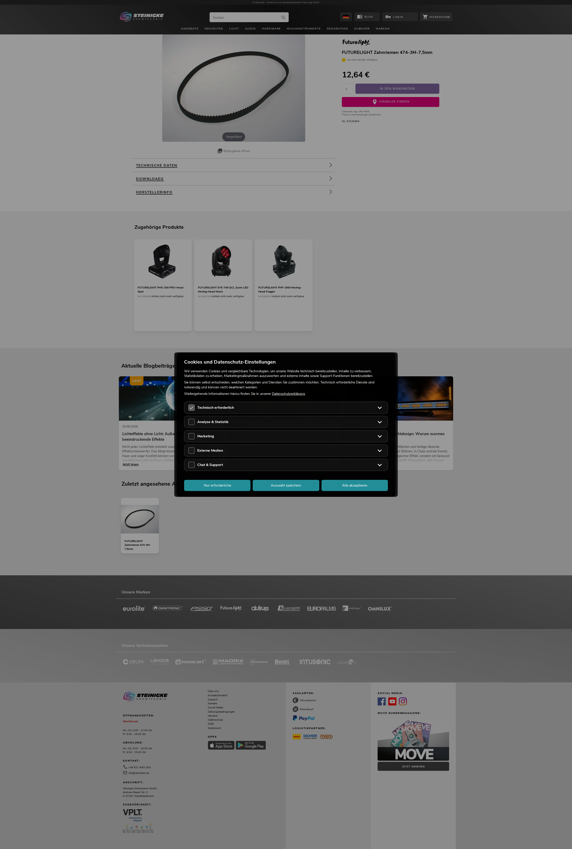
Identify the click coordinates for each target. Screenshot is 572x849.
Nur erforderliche (217, 485)
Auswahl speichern (286, 485)
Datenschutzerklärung (288, 393)
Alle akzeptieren (354, 485)
